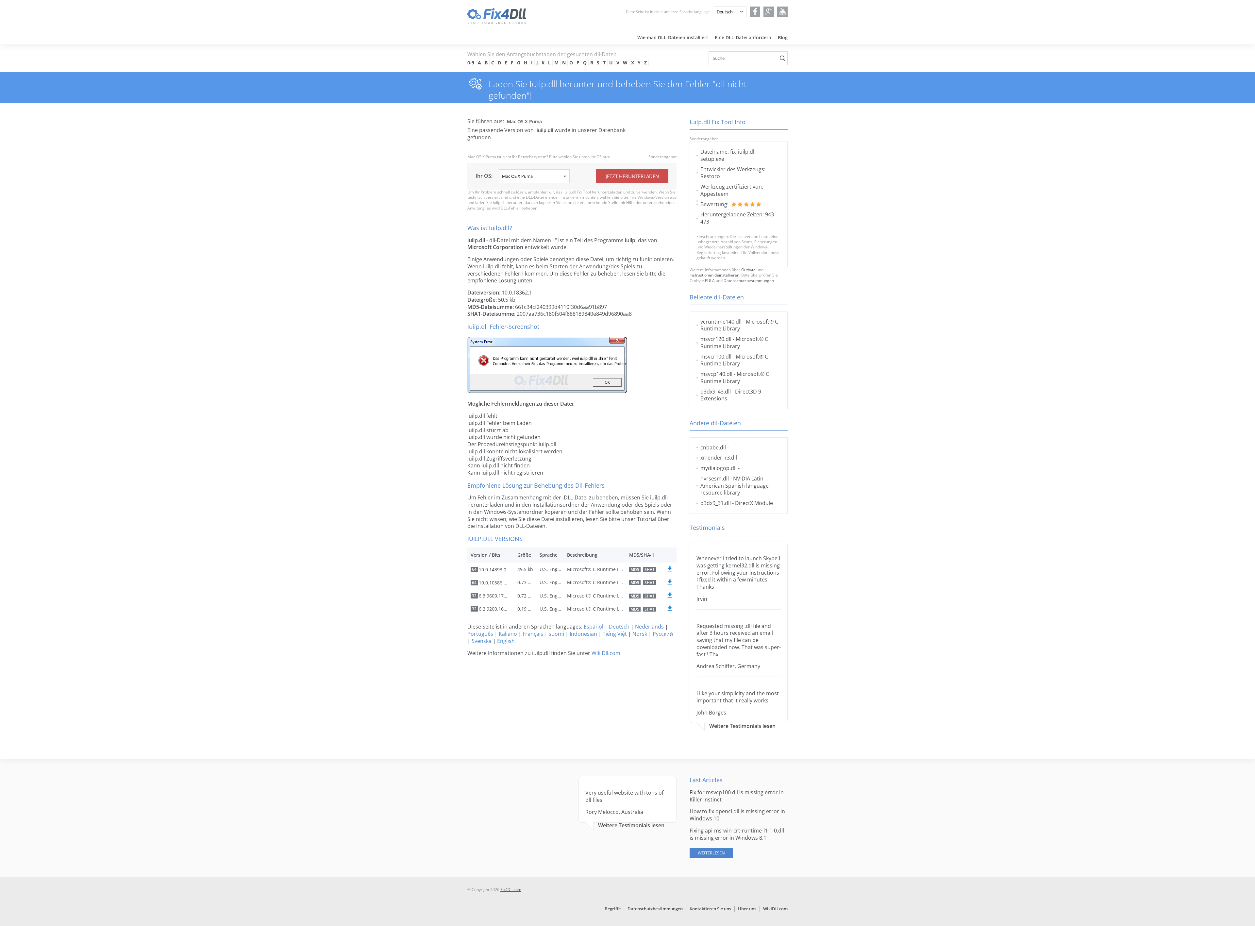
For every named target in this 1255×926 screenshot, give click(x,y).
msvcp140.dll (716, 374)
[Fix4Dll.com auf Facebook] (755, 12)
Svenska (482, 641)
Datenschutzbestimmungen (749, 280)
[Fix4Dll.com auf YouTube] (782, 12)
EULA (710, 280)
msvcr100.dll (715, 356)
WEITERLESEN (711, 853)
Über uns (747, 909)
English (506, 641)
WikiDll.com (606, 653)
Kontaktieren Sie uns (710, 909)
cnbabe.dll (713, 447)
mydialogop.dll (718, 468)
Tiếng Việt (615, 633)
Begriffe (613, 909)
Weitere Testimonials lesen (742, 726)
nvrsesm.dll (714, 478)
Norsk (639, 633)
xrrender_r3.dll (718, 457)
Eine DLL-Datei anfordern (743, 37)
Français (533, 633)
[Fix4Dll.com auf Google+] (768, 12)
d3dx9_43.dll (715, 391)
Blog (783, 37)
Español (593, 626)
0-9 (470, 62)
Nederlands (649, 626)
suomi (556, 633)
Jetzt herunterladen (632, 176)
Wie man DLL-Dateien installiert (672, 37)
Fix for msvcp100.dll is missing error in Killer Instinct (737, 796)
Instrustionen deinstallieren (714, 275)
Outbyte (748, 270)
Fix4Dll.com (510, 889)
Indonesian (583, 633)
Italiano (508, 633)
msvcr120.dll (715, 339)
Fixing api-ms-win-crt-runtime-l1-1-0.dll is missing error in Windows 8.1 (737, 834)
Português (480, 633)
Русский (663, 633)
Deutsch (619, 626)
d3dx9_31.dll (715, 503)
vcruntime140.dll (721, 321)
